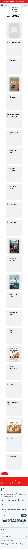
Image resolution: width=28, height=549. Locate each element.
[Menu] (2, 5)
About (2, 529)
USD (15, 9)
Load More (5, 474)
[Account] (23, 5)
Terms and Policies (6, 536)
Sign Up (23, 515)
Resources (4, 533)
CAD (15, 11)
